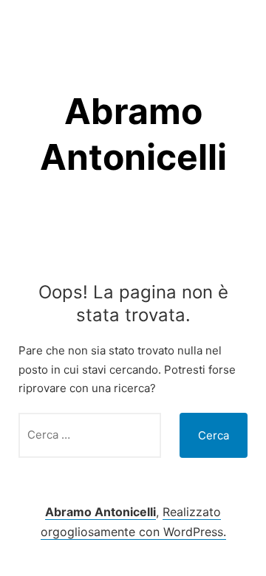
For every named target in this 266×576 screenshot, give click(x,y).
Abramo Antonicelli (100, 511)
